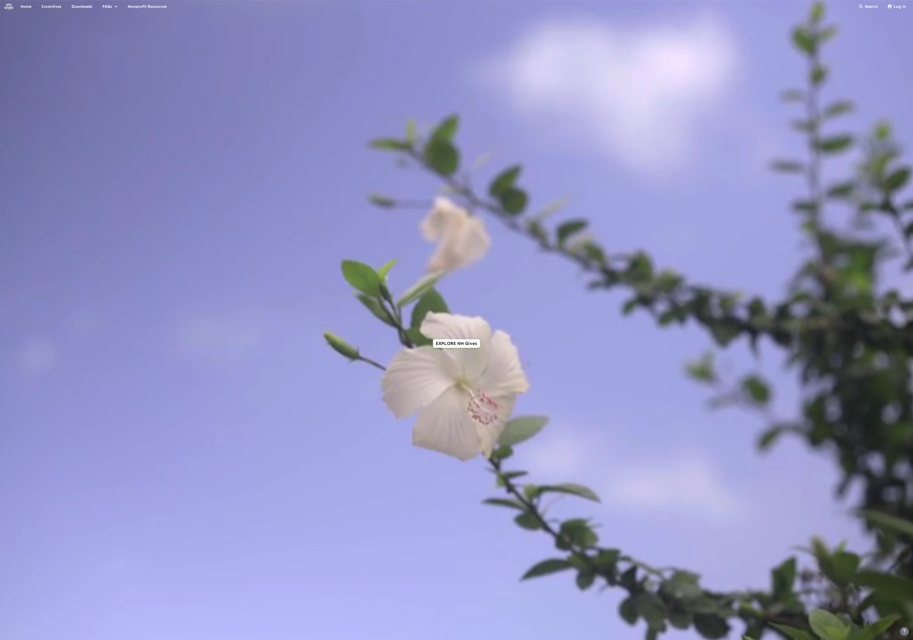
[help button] (904, 631)
